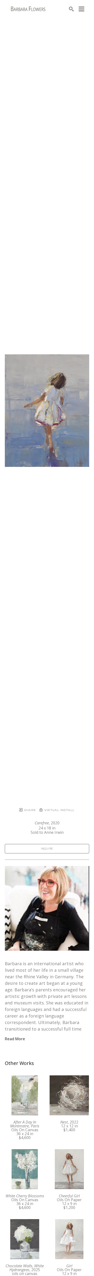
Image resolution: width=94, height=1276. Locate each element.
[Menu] (81, 9)
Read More (15, 1038)
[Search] (71, 9)
